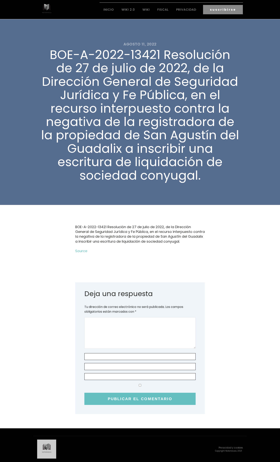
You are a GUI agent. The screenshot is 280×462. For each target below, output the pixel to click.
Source (81, 251)
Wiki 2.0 (128, 9)
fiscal (163, 9)
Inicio (108, 9)
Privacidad (186, 9)
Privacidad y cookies (231, 447)
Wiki (146, 9)
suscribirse (223, 9)
